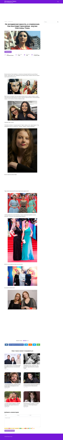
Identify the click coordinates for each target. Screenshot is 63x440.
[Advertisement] (31, 13)
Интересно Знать (10, 1)
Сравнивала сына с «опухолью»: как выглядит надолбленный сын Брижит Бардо (31, 367)
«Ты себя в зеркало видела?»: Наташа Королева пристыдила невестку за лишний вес (12, 404)
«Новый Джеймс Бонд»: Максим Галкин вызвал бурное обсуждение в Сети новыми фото (12, 386)
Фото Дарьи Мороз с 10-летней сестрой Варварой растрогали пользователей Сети (12, 367)
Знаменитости (8, 51)
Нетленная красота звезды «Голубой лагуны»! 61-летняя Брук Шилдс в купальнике (31, 404)
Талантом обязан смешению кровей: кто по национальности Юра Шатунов (32, 385)
